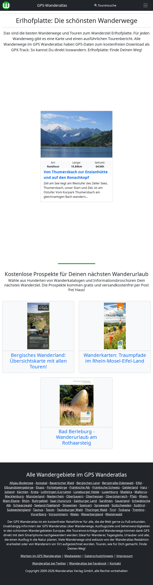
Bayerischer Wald (62, 483)
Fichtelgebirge (57, 487)
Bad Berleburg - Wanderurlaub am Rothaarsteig (76, 437)
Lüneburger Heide (86, 492)
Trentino (138, 510)
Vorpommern (58, 514)
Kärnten (22, 492)
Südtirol (139, 505)
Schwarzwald (22, 505)
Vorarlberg (38, 514)
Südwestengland (19, 510)
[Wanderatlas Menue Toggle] (145, 5)
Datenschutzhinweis (99, 556)
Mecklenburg (14, 496)
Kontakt (115, 563)
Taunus (38, 510)
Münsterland (35, 496)
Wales (74, 514)
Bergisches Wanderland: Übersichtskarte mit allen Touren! (38, 361)
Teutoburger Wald (70, 510)
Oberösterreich (116, 496)
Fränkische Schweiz (106, 487)
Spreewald (101, 505)
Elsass (40, 487)
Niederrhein (55, 496)
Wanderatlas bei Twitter (49, 563)
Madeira (126, 492)
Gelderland (130, 487)
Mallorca (141, 492)
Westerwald (113, 514)
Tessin (50, 510)
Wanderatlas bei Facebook (88, 563)
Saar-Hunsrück (60, 501)
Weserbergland (92, 514)
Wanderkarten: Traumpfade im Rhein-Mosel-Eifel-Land (115, 358)
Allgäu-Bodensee (21, 483)
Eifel (139, 483)
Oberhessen (94, 496)
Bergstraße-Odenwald (117, 483)
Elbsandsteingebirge (18, 487)
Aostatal (41, 483)
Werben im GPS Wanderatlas (41, 556)
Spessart (85, 505)
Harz (143, 487)
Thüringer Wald (96, 510)
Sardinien (106, 501)
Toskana (124, 510)
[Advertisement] (76, 82)
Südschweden (121, 505)
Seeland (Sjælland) (47, 505)
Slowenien (70, 505)
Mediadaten (72, 556)
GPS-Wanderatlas (52, 5)
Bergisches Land (88, 483)
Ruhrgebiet (40, 501)
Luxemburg (110, 492)
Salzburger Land (85, 501)
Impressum (124, 556)
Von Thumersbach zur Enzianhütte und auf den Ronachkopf (76, 174)
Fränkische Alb (79, 487)
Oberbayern (74, 496)
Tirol (113, 510)
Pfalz (133, 496)
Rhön (25, 501)
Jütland (10, 492)
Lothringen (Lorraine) (56, 492)
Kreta (34, 492)
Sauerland (122, 501)
